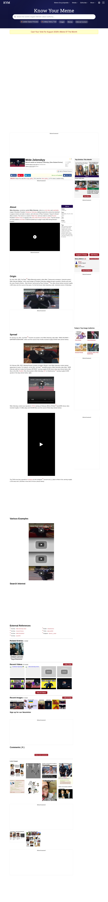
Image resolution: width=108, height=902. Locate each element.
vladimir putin (64, 229)
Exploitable (63, 213)
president (63, 227)
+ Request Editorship (94, 258)
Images (62, 22)
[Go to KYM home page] (6, 3)
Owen (37, 166)
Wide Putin (34, 215)
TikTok (33, 406)
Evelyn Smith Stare (79, 178)
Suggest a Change (81, 254)
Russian (54, 215)
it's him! (63, 234)
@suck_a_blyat (52, 633)
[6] (55, 405)
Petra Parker (78, 340)
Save (21, 175)
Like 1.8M (68, 175)
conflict (63, 230)
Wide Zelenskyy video (21, 628)
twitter (67, 233)
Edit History (94, 254)
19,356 (69, 162)
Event (93, 188)
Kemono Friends (79, 352)
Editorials (83, 3)
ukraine (70, 226)
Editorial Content (81, 22)
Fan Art (68, 213)
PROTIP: (12, 178)
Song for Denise (20, 631)
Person (81, 188)
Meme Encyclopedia (61, 3)
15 (68, 163)
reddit (70, 233)
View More (87, 196)
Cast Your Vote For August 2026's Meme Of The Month (54, 32)
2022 (62, 218)
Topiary (76, 190)
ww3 (68, 230)
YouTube (63, 222)
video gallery (44, 178)
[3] (27, 336)
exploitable (56, 210)
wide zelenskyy (68, 234)
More (92, 3)
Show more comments (41, 755)
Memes (70, 22)
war (66, 230)
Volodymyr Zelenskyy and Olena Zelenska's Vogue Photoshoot (16, 658)
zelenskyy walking (65, 235)
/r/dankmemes (51, 628)
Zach (79, 265)
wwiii (71, 230)
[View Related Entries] (56, 162)
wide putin (68, 227)
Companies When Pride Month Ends (93, 353)
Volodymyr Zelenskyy (42, 162)
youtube (63, 233)
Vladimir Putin (19, 217)
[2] (49, 282)
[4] (41, 366)
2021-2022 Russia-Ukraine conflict (41, 217)
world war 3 (64, 231)
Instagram (30, 479)
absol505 (18, 635)
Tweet (28, 175)
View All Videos (41, 692)
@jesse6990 (50, 631)
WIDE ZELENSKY (20, 633)
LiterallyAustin (42, 164)
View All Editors (86, 270)
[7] (42, 478)
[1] (26, 278)
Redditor (21, 371)
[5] (55, 370)
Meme (67, 206)
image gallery (29, 178)
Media (74, 3)
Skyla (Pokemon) (91, 340)
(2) (85, 259)
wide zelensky (64, 226)
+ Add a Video (67, 664)
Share (14, 175)
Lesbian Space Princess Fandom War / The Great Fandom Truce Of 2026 (93, 192)
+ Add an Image (67, 697)
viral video (47, 210)
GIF (45, 371)
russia (69, 229)
